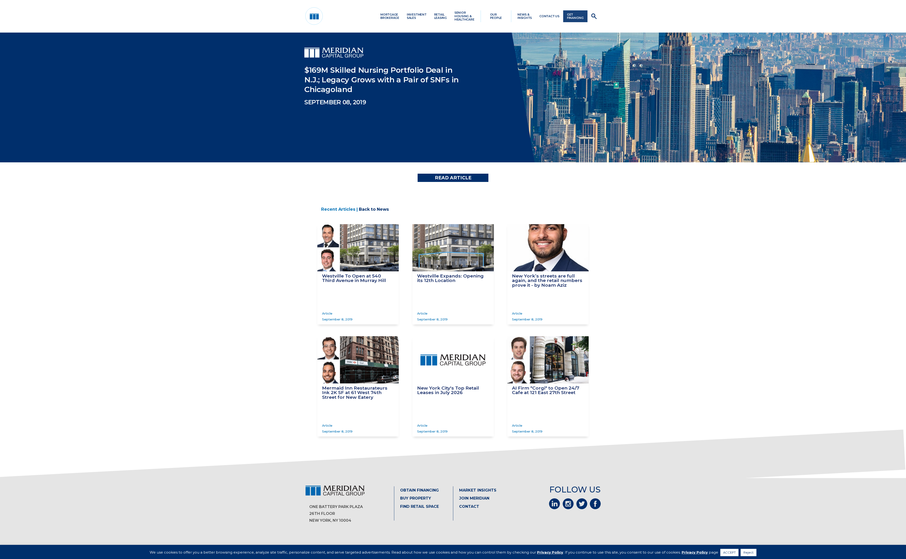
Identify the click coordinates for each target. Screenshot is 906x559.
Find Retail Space (419, 506)
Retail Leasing (440, 16)
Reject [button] (748, 552)
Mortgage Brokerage (389, 16)
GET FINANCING (575, 16)
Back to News (374, 209)
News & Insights (524, 16)
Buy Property (415, 498)
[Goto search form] (593, 16)
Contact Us (549, 16)
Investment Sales (417, 16)
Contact (469, 506)
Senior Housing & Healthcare (464, 16)
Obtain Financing (419, 490)
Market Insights (477, 490)
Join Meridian (474, 498)
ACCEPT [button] (729, 552)
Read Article (453, 178)
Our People (496, 16)
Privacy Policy (550, 552)
